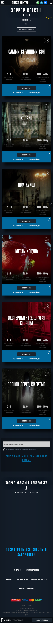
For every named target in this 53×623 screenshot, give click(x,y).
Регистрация (18, 620)
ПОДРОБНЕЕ (27, 88)
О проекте (18, 570)
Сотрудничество (32, 570)
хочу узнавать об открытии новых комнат (26, 458)
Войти (8, 620)
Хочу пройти (18, 93)
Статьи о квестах (26, 588)
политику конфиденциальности (25, 449)
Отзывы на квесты (39, 579)
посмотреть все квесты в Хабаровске (26, 552)
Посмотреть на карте (26, 29)
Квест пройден (34, 93)
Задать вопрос (42, 620)
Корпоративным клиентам (17, 579)
